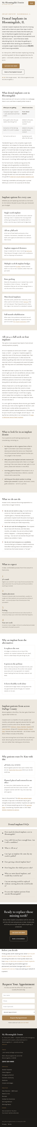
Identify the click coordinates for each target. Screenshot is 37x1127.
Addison (13, 727)
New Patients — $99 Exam (10, 1091)
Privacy (4, 1124)
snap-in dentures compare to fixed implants (20, 961)
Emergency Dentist (8, 1075)
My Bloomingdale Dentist (13, 3)
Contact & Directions (8, 1099)
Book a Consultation (18, 939)
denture (26, 302)
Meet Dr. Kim (6, 1093)
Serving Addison (7, 1101)
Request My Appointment (18, 1018)
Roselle (29, 727)
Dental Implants (7, 1069)
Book (31, 3)
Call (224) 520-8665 (10, 66)
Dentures (5, 1080)
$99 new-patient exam (25, 798)
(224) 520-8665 (24, 1022)
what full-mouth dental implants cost (22, 177)
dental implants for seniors (10, 810)
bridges (18, 266)
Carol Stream (6, 729)
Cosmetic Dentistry (8, 1077)
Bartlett (23, 727)
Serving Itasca (6, 1104)
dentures (29, 251)
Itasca (18, 727)
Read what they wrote (15, 770)
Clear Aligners (6, 1072)
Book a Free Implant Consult (13, 72)
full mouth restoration (20, 321)
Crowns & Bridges (7, 1083)
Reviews (4, 1096)
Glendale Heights (23, 729)
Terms (9, 1124)
